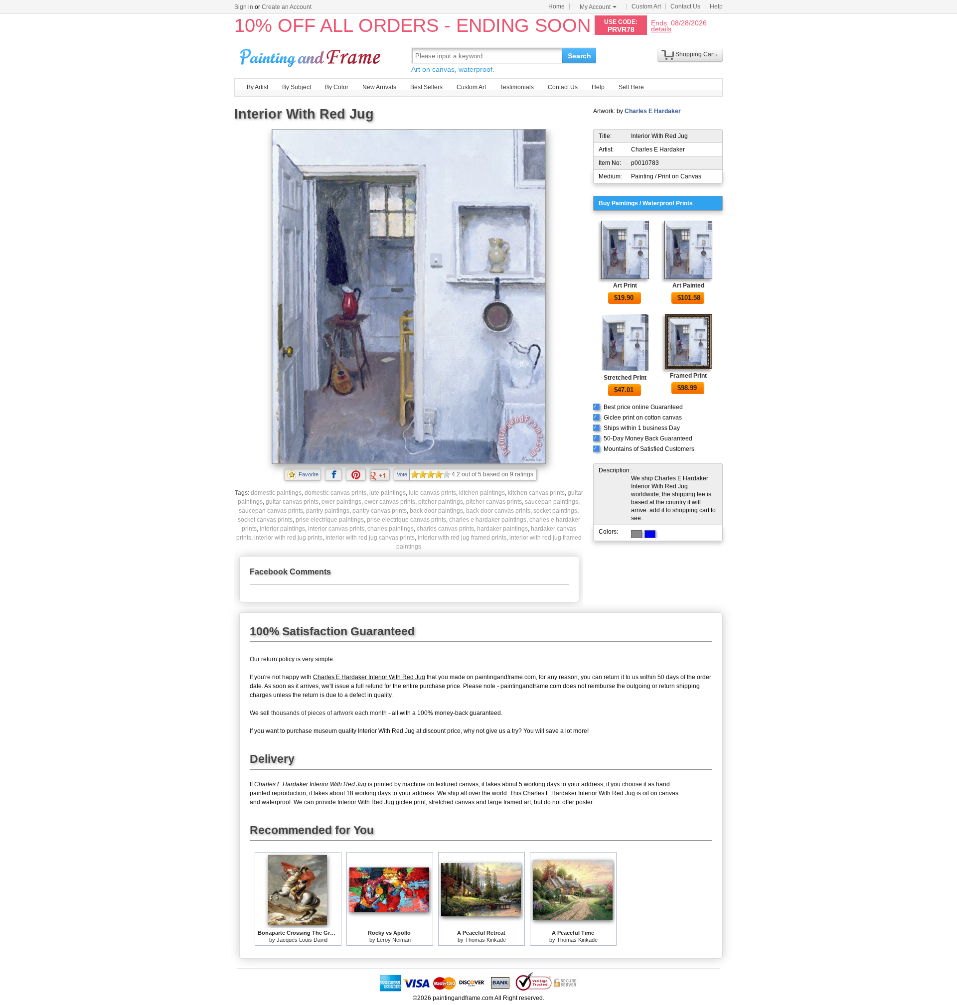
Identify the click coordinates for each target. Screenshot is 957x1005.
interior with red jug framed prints (462, 537)
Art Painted (688, 285)
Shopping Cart (695, 54)
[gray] (636, 534)
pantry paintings (327, 510)
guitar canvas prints (292, 501)
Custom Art (646, 6)
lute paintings (387, 492)
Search (579, 56)
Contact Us (685, 6)
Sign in (243, 6)
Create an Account (287, 6)
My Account (595, 6)
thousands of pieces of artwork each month (329, 713)
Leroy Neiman (394, 940)
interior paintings (282, 528)
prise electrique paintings (330, 519)
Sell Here (631, 87)
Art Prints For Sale (311, 55)
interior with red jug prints (288, 537)
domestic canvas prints (335, 492)
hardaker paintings (502, 528)
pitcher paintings (440, 501)
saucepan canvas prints (271, 510)
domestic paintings (276, 492)
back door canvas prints (498, 510)
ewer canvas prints (389, 501)
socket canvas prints (265, 519)
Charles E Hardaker (653, 111)
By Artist (257, 87)
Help (716, 6)
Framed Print (688, 375)
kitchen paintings (482, 492)
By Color (336, 87)
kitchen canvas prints (536, 492)
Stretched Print (625, 377)
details (661, 28)
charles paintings (390, 528)
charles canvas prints (445, 528)
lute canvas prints (432, 492)
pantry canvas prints (379, 510)
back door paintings (436, 510)
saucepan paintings (551, 501)
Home (556, 6)
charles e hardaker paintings (487, 519)
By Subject (296, 87)
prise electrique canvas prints (406, 519)
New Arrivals (379, 87)
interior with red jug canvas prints (370, 537)
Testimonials (517, 87)
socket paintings (555, 510)
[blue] (649, 534)
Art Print (625, 285)
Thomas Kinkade (485, 940)
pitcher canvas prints (494, 501)
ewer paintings (341, 501)
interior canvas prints (336, 528)
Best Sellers (426, 87)
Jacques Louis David (302, 940)
